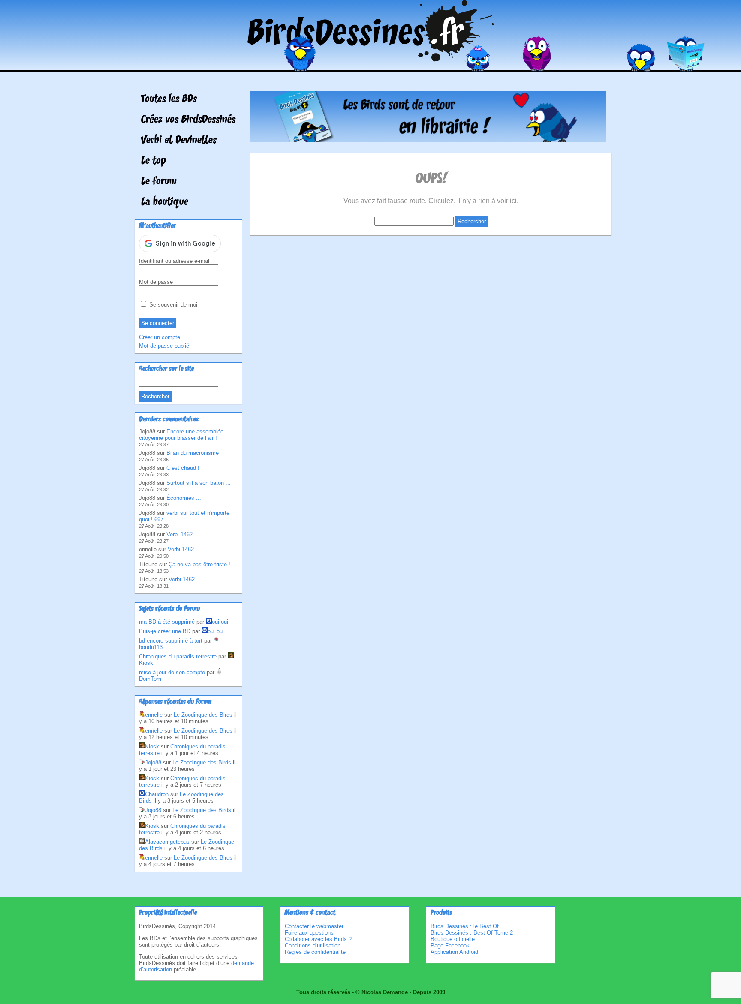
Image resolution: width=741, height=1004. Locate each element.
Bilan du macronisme (192, 453)
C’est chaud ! (182, 468)
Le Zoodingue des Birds (203, 715)
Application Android (454, 952)
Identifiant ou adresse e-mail (174, 261)
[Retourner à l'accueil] (370, 65)
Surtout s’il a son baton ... (198, 483)
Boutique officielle (453, 939)
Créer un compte (159, 337)
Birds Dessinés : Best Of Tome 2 (472, 932)
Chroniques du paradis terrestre (178, 656)
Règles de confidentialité (315, 952)
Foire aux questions (309, 932)
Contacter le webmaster (314, 926)
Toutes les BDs (169, 99)
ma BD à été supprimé (167, 622)
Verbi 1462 (179, 534)
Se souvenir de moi (172, 304)
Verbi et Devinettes (179, 140)
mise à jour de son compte (172, 672)
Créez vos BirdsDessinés (188, 120)
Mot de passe (156, 282)
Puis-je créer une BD (164, 631)
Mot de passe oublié (164, 346)
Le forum (159, 181)
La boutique (164, 202)
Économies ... (183, 498)
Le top (153, 161)
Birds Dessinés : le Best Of (465, 926)
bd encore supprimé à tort (170, 640)
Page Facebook (450, 945)
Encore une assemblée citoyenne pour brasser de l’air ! (181, 434)
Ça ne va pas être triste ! (199, 564)
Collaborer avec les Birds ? (318, 939)
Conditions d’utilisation (312, 945)
